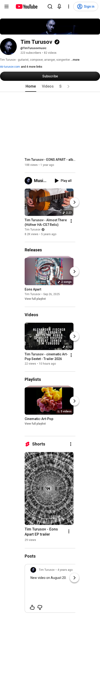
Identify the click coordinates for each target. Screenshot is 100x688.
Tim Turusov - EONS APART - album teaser (50, 159)
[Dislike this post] (39, 607)
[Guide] (6, 6)
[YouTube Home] (26, 6)
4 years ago (65, 569)
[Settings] (68, 6)
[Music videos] (29, 180)
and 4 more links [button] (31, 66)
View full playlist (35, 299)
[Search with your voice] (59, 6)
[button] (68, 86)
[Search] (50, 6)
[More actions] (71, 221)
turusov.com (11, 66)
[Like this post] (32, 607)
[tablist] (50, 86)
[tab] (30, 86)
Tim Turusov (32, 229)
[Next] (74, 202)
